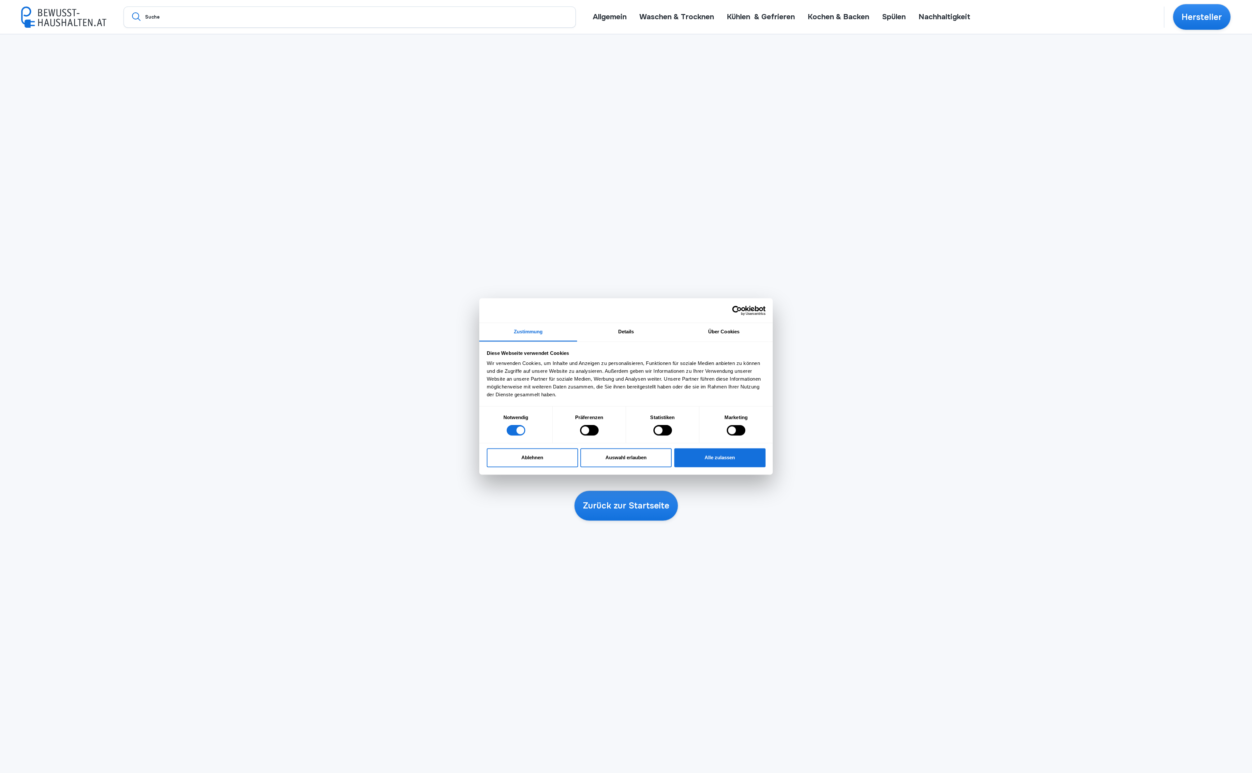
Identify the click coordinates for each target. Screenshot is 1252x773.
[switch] (589, 430)
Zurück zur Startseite (626, 505)
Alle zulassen (720, 457)
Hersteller (1202, 17)
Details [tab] (626, 331)
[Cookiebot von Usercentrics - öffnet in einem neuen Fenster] (737, 310)
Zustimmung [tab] (528, 331)
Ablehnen (532, 457)
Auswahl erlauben (626, 457)
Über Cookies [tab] (723, 331)
